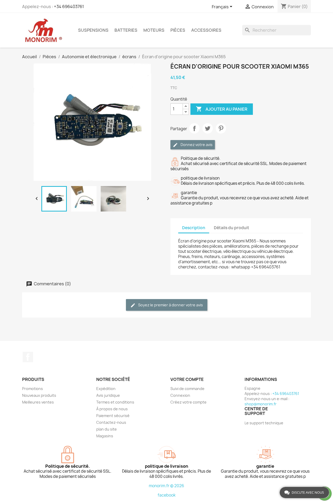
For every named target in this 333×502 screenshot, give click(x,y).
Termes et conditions (115, 402)
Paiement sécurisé (113, 415)
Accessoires (206, 30)
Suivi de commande (187, 388)
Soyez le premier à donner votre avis (170, 304)
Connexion (180, 395)
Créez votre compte (188, 402)
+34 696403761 (69, 6)
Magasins (104, 435)
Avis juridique (108, 395)
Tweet (207, 128)
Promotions (32, 388)
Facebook (28, 357)
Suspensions (93, 30)
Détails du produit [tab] (231, 227)
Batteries (125, 30)
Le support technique (264, 422)
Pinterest (221, 128)
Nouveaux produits (39, 395)
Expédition (106, 388)
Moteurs (153, 30)
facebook (167, 495)
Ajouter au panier (221, 109)
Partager (194, 128)
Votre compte (187, 379)
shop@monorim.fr (261, 403)
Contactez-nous (111, 422)
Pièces (177, 30)
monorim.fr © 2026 (166, 485)
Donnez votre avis (196, 144)
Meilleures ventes (38, 402)
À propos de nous (112, 408)
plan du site (106, 429)
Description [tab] (193, 227)
